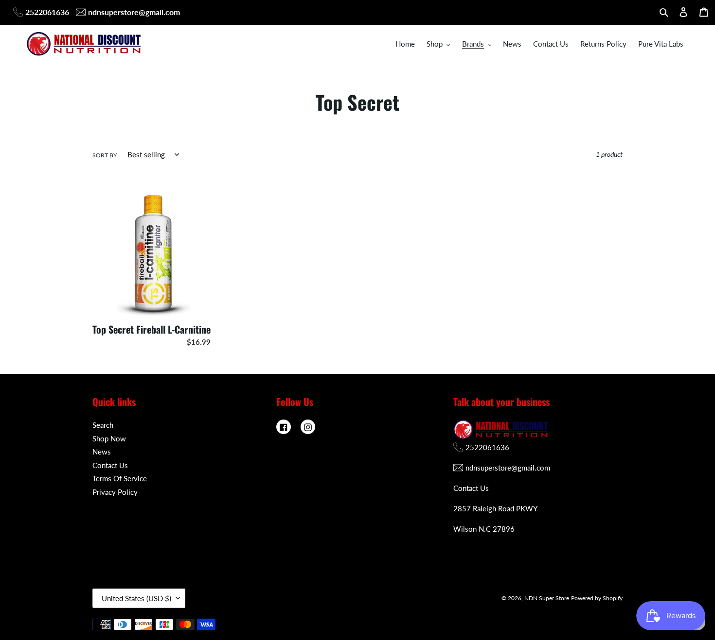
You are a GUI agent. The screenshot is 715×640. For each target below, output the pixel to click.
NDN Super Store (546, 598)
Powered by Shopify (597, 598)
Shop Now (109, 438)
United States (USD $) (136, 598)
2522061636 (47, 12)
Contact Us (110, 465)
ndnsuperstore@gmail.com (134, 12)
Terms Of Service (119, 478)
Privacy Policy (115, 492)
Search (102, 425)
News (101, 451)
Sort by (104, 155)
